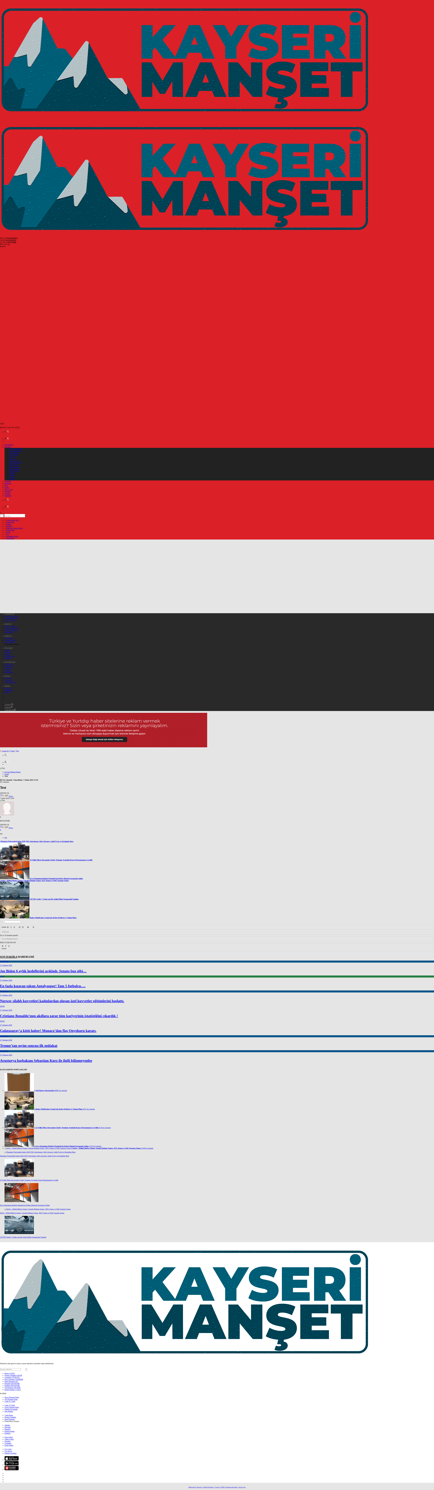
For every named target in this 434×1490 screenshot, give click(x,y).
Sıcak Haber (9, 672)
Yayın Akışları (14, 461)
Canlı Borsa (13, 465)
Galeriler (8, 705)
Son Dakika (9, 445)
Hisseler (12, 475)
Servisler (8, 447)
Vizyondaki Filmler (16, 449)
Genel (12, 751)
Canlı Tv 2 (13, 459)
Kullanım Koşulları (232, 1487)
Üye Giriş (8, 678)
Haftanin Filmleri (15, 451)
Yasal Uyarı (242, 1487)
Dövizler (12, 473)
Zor (7, 534)
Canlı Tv (12, 457)
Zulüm (8, 524)
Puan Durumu (14, 469)
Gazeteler (8, 496)
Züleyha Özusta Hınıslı (14, 528)
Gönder (3, 927)
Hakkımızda (9, 690)
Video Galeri (9, 666)
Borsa (10, 1373)
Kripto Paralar (14, 471)
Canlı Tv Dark (10, 626)
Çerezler (217, 1487)
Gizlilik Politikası (208, 1487)
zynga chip (10, 522)
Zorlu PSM (10, 530)
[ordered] (19, 927)
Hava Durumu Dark (12, 616)
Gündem (8, 481)
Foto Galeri (9, 490)
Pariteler (12, 479)
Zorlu (8, 532)
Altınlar (11, 477)
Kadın (7, 487)
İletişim (7, 692)
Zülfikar (9, 526)
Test (17, 751)
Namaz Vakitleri (15, 467)
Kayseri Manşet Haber (13, 772)
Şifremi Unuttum (11, 682)
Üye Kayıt (8, 680)
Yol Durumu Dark (11, 618)
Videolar (8, 492)
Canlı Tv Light (10, 620)
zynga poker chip (12, 520)
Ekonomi (8, 483)
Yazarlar (7, 494)
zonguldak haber (12, 536)
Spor (6, 485)
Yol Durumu (13, 455)
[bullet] (22, 927)
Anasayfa (8, 688)
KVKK (223, 1487)
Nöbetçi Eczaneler (15, 463)
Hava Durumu (14, 453)
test (6, 838)
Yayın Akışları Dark (12, 628)
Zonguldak (10, 538)
